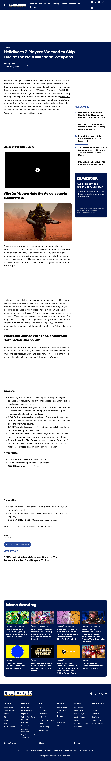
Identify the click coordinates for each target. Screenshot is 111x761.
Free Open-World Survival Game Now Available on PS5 (15, 665)
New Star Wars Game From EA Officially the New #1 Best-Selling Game (42, 667)
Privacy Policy (91, 212)
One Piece (78, 727)
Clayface (24, 722)
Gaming (56, 4)
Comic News (8, 707)
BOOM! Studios (9, 727)
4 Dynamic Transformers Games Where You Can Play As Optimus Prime (91, 126)
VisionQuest (43, 730)
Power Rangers (97, 720)
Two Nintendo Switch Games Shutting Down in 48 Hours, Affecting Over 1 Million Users (92, 151)
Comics (33, 4)
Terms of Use (91, 210)
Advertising (36, 750)
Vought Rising (44, 727)
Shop (41, 743)
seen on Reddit (50, 249)
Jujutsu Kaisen (79, 717)
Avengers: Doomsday (25, 730)
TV (49, 4)
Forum (33, 7)
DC (5, 717)
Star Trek (95, 717)
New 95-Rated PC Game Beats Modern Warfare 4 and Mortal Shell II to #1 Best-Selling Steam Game (67, 668)
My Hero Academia (81, 723)
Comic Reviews (9, 710)
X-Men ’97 (42, 717)
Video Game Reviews (61, 711)
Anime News (78, 707)
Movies (42, 4)
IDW (5, 723)
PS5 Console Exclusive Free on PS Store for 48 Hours (91, 163)
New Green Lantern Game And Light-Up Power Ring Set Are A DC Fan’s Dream (16, 633)
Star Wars (95, 714)
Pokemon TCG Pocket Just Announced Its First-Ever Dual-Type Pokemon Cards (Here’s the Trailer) (67, 634)
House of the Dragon (46, 720)
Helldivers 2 (8, 538)
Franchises (98, 703)
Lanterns (42, 723)
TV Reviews (43, 710)
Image (6, 720)
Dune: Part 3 (26, 726)
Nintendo (60, 716)
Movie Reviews (26, 710)
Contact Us (23, 750)
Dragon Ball (78, 710)
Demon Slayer (79, 714)
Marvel (6, 714)
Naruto (76, 720)
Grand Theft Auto (98, 723)
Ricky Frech (10, 64)
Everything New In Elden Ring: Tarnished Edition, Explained (90, 138)
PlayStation (61, 722)
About (48, 750)
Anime (64, 4)
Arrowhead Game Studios (35, 80)
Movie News (25, 707)
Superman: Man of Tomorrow (28, 736)
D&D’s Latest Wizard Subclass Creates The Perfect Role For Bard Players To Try (31, 559)
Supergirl (24, 714)
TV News (42, 707)
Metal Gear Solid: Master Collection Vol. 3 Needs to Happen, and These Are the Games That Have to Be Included (93, 635)
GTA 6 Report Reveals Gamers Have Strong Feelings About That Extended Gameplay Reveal (41, 634)
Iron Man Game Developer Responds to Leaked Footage (93, 665)
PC (58, 726)
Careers (58, 750)
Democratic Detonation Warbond (43, 356)
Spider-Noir (43, 714)
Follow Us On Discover (17, 544)
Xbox (58, 719)
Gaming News (62, 707)
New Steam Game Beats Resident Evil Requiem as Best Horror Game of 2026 (91, 115)
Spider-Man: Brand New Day (28, 718)
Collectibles (74, 4)
